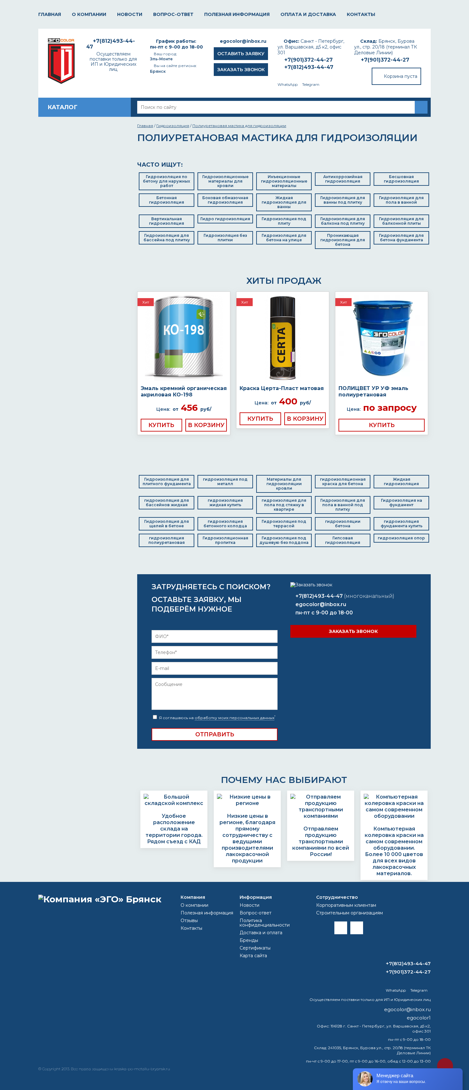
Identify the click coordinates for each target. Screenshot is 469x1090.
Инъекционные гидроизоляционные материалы (284, 181)
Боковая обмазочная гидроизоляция (225, 200)
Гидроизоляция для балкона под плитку (342, 221)
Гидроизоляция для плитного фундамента (167, 481)
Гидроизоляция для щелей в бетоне (166, 523)
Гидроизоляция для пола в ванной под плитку (342, 505)
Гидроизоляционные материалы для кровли (225, 181)
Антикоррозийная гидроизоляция (342, 179)
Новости (129, 14)
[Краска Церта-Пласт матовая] (283, 338)
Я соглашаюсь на (216, 717)
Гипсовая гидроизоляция (342, 540)
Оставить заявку (240, 53)
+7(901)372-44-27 (385, 60)
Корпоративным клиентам (346, 905)
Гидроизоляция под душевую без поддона (284, 540)
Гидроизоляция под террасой (284, 523)
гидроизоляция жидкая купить (225, 502)
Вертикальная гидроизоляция (166, 221)
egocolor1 (419, 1018)
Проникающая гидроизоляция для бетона (342, 240)
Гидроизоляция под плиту (284, 221)
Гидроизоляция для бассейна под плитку (167, 237)
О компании (89, 14)
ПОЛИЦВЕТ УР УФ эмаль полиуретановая (373, 391)
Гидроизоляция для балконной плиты (401, 221)
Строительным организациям (349, 913)
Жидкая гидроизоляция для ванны (284, 202)
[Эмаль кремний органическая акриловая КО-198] (184, 338)
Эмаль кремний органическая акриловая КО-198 (184, 391)
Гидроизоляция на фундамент (401, 502)
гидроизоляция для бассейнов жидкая (166, 502)
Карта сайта (253, 955)
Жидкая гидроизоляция (401, 481)
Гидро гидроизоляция (225, 218)
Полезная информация (237, 14)
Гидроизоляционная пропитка (225, 540)
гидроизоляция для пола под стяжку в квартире (284, 505)
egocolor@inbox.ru (243, 41)
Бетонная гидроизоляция (166, 200)
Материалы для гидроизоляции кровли (284, 484)
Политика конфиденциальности (265, 923)
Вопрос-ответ (173, 14)
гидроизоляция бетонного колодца (225, 523)
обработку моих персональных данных (234, 717)
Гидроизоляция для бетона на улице (284, 237)
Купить (161, 425)
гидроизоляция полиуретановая (166, 540)
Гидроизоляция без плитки (225, 237)
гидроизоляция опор (401, 538)
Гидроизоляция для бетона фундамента (401, 237)
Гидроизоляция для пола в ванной (401, 200)
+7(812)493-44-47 (308, 67)
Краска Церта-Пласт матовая (282, 388)
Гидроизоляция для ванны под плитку (342, 200)
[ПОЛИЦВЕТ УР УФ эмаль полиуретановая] (382, 338)
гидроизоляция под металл (225, 481)
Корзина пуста (400, 76)
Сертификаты (255, 948)
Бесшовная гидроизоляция (401, 179)
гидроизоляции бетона (343, 523)
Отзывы (189, 920)
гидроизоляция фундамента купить (401, 523)
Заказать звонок (241, 69)
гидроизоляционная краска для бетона (343, 481)
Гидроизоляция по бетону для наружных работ (166, 181)
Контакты (361, 14)
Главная (49, 14)
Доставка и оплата (261, 933)
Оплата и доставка (308, 14)
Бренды (249, 940)
